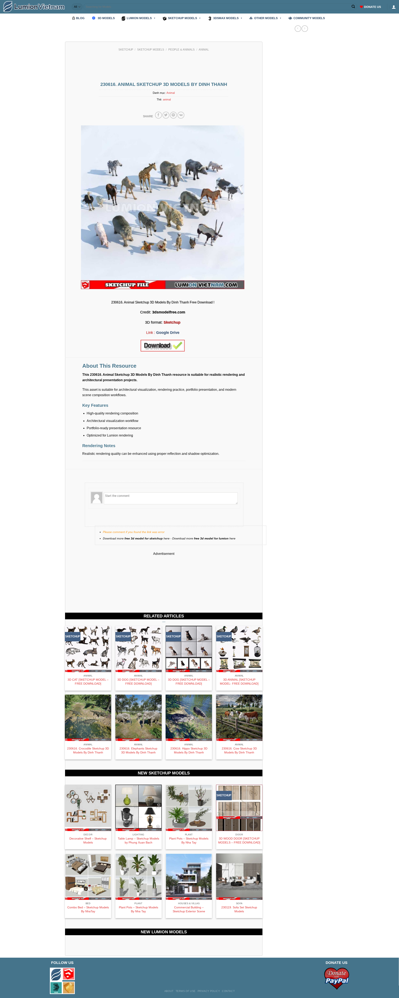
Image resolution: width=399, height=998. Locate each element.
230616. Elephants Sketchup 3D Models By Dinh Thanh (138, 750)
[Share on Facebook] (158, 115)
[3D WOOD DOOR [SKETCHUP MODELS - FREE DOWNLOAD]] (239, 808)
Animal (204, 49)
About (169, 991)
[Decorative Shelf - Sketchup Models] (88, 808)
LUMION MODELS (139, 18)
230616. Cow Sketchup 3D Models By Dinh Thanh (239, 750)
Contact (228, 991)
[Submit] (353, 6)
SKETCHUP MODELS (182, 18)
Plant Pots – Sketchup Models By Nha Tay (188, 840)
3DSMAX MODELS (226, 18)
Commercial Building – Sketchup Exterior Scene (189, 909)
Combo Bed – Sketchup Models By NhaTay (88, 909)
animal (167, 99)
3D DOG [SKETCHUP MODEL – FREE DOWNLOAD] (138, 681)
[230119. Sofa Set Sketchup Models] (239, 876)
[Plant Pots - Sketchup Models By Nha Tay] (189, 808)
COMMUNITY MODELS (309, 18)
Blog (80, 18)
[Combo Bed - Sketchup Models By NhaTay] (88, 876)
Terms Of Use (186, 991)
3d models (106, 18)
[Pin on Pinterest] (173, 115)
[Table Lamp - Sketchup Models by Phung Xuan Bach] (138, 808)
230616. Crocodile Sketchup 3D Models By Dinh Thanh (88, 750)
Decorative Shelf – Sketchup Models (88, 840)
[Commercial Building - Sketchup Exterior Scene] (189, 876)
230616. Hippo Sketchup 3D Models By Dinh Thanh (188, 750)
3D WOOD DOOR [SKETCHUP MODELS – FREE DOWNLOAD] (239, 840)
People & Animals (181, 49)
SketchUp (125, 49)
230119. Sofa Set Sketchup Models (239, 909)
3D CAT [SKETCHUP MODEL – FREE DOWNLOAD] (88, 681)
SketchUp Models (150, 49)
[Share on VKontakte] (180, 115)
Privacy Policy (209, 991)
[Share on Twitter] (166, 115)
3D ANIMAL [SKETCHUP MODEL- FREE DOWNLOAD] (239, 681)
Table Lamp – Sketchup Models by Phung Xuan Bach (138, 840)
